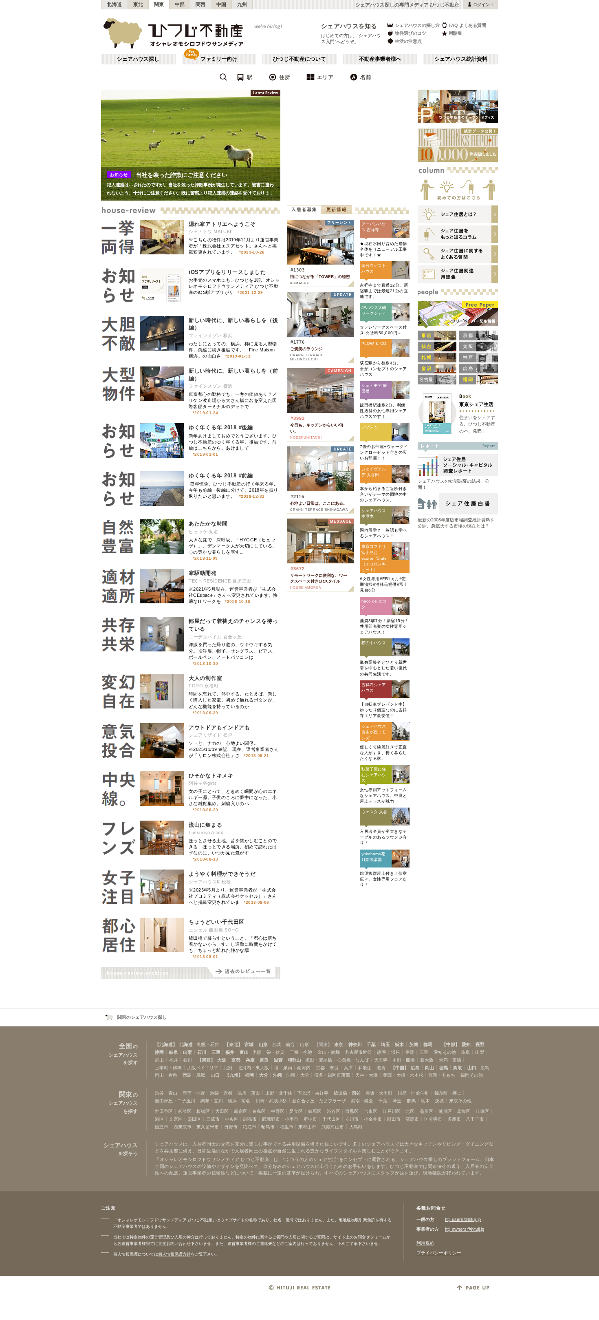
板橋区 (203, 1111)
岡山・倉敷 (166, 1075)
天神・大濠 (366, 1075)
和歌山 (294, 1059)
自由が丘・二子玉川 (175, 1100)
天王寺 (381, 1059)
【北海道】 (166, 1044)
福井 (229, 1052)
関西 (201, 4)
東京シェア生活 (476, 404)
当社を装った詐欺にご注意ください (181, 175)
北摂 (227, 1067)
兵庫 (250, 1059)
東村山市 (307, 1126)
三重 (215, 1052)
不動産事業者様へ (380, 59)
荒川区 (445, 1111)
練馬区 (315, 1111)
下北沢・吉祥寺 (312, 1092)
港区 (159, 1119)
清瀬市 (412, 1119)
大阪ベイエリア (202, 1067)
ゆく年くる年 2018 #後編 (221, 427)
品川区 (426, 1111)
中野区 (277, 1111)
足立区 (296, 1111)
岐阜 (173, 1052)
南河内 (304, 1067)
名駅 (257, 1052)
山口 (471, 1067)
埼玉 (385, 1044)
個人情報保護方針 (174, 1254)
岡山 (429, 1067)
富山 (244, 1052)
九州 (242, 4)
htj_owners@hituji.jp (464, 1229)
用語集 (455, 33)
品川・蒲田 (249, 1092)
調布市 (250, 1119)
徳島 (443, 1067)
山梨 (187, 1052)
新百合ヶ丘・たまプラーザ (319, 1100)
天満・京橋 (450, 1059)
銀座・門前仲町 (413, 1092)
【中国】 (400, 1067)
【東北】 (233, 1044)
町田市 (394, 1119)
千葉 (371, 1044)
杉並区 (185, 1111)
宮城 (248, 1044)
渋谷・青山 (166, 1092)
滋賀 (278, 1059)
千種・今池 (301, 1052)
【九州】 (234, 1075)
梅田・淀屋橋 (318, 1059)
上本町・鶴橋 (168, 1067)
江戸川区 (392, 1111)
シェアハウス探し (138, 59)
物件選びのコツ (410, 33)
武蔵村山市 (333, 1126)
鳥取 (457, 1067)
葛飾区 (463, 1111)
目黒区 (352, 1111)
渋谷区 (333, 1111)
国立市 (161, 1126)
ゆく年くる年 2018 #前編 (221, 475)
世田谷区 (164, 1111)
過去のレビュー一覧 (243, 973)
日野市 (231, 1126)
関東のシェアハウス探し (142, 1017)
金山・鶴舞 (328, 1052)
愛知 (466, 1044)
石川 (201, 1052)
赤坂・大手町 (379, 1092)
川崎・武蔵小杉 (271, 1100)
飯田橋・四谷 (347, 1092)
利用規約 (425, 1243)
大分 (263, 1075)
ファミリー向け (219, 59)
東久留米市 (207, 1126)
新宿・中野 (194, 1092)
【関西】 (206, 1059)
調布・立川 (211, 1100)
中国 (221, 4)
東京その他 (460, 1100)
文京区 (176, 1119)
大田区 (222, 1111)
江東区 (482, 1111)
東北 (138, 4)
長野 (480, 1044)
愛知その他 (445, 1052)
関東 (159, 4)
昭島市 (268, 1126)
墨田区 (194, 1119)
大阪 (221, 1059)
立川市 (352, 1119)
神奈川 (355, 1044)
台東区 (370, 1111)
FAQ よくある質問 (467, 25)
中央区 (231, 1119)
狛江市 (249, 1126)
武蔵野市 (271, 1119)
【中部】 (451, 1044)
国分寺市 (433, 1119)
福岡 (249, 1075)
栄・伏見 (275, 1052)
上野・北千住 (278, 1092)
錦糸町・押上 (447, 1092)
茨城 (413, 1044)
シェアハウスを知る (349, 25)
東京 (338, 1044)
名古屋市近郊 (358, 1052)
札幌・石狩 (208, 1044)
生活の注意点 (408, 41)
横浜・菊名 (239, 1100)
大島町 (356, 1126)
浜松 (395, 1052)
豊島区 (259, 1111)
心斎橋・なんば (353, 1059)
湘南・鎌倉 (362, 1100)
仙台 (290, 1044)
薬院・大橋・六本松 (403, 1075)
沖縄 (277, 1075)
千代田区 (331, 1119)
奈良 (264, 1059)
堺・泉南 (283, 1067)
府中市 (310, 1119)
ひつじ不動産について (299, 59)
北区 (409, 1111)
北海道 (114, 4)
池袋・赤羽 (221, 1092)
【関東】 (323, 1044)
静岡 (159, 1052)
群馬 (427, 1044)
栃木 (399, 1044)
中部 (180, 4)
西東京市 (183, 1126)
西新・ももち (441, 1075)
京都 (235, 1059)
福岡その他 (471, 1075)
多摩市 (454, 1119)
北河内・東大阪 (253, 1067)
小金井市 (373, 1119)
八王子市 (475, 1119)
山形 (263, 1044)
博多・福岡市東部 (332, 1075)
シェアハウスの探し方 (417, 25)
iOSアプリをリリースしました (227, 272)
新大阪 (427, 1059)
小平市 (291, 1119)
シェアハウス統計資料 (460, 59)
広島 (415, 1067)
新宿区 (240, 1111)
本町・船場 (403, 1059)
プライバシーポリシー (438, 1252)
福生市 (286, 1126)
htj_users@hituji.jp (463, 1219)
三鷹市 (213, 1119)
